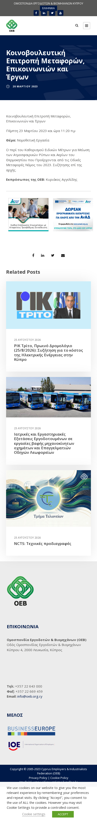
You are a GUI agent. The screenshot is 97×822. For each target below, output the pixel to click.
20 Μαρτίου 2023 (25, 86)
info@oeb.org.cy (29, 696)
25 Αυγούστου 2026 (27, 340)
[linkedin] (44, 13)
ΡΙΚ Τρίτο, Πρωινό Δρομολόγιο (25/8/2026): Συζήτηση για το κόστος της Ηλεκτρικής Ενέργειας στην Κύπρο (48, 352)
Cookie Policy (59, 778)
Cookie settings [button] (33, 814)
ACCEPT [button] (63, 814)
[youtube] (60, 13)
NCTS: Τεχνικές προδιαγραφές (42, 543)
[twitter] (52, 13)
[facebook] (36, 13)
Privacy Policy (38, 778)
